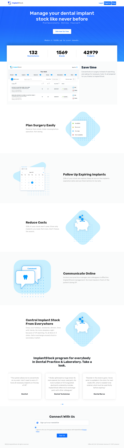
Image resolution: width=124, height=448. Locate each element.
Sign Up (62, 435)
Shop (114, 3)
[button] (61, 404)
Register (107, 3)
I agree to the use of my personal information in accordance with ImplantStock (61, 430)
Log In (101, 3)
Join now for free (62, 31)
